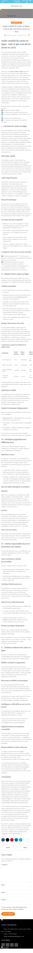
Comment (4, 864)
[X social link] (7, 840)
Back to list (16, 847)
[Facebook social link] (3, 840)
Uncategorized (11, 16)
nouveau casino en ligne (16, 71)
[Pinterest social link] (12, 840)
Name (3, 885)
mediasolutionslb (11, 35)
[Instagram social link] (7, 945)
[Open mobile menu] (2, 6)
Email (3, 892)
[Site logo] (16, 6)
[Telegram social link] (20, 840)
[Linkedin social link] (16, 840)
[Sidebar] (2, 951)
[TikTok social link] (27, 3)
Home (3, 16)
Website (3, 899)
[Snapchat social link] (12, 945)
